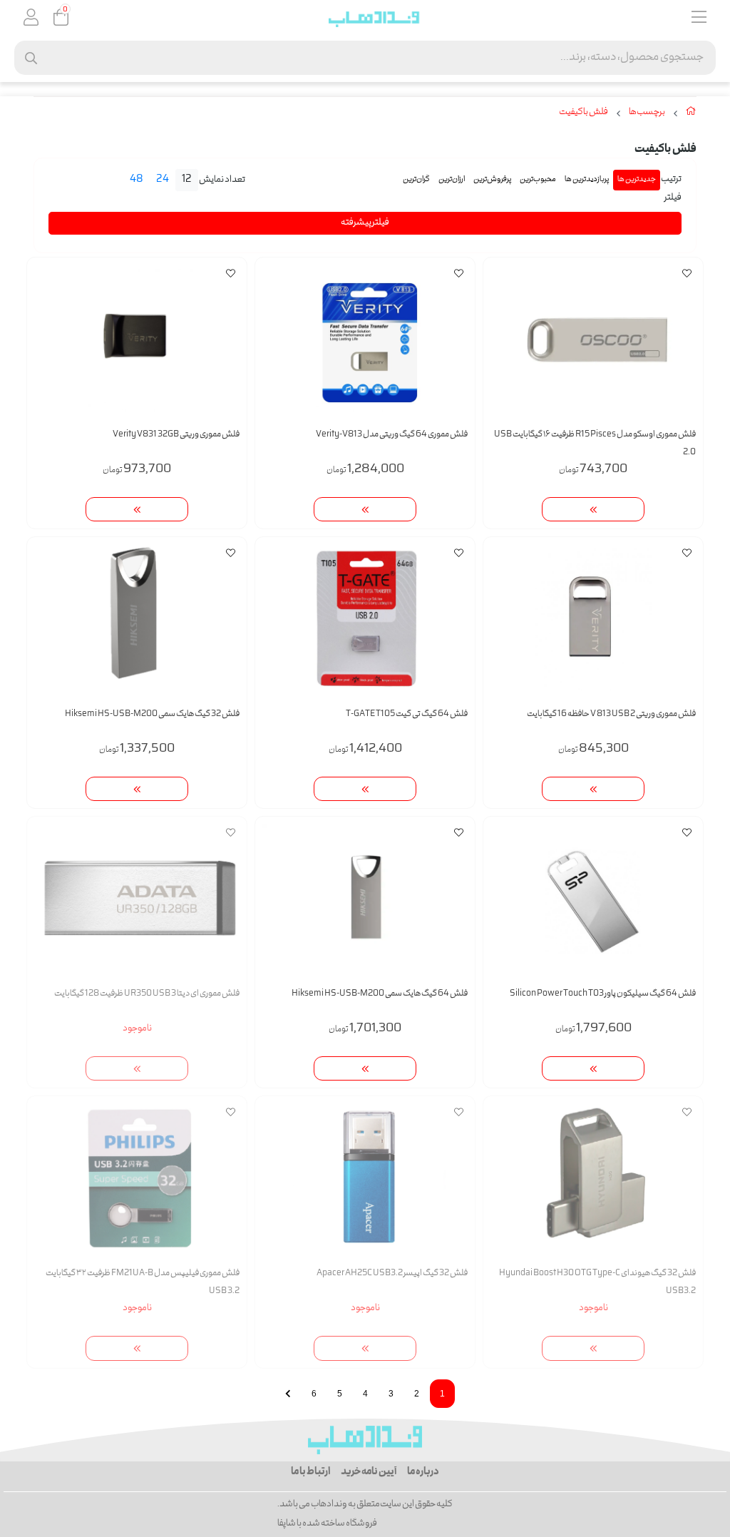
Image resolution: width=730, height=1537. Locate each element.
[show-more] (593, 509)
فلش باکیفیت (583, 113)
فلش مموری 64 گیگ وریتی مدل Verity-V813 (392, 434)
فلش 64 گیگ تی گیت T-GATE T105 (407, 714)
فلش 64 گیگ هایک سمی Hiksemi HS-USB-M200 (380, 994)
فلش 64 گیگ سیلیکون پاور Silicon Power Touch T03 (603, 994)
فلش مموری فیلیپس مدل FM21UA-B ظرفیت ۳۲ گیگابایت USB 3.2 (143, 1282)
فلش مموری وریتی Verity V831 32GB (176, 434)
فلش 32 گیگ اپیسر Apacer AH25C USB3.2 (392, 1273)
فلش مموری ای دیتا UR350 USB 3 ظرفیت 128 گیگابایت (147, 994)
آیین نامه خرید (368, 1472)
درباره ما (423, 1472)
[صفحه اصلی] (691, 114)
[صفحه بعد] (288, 1393)
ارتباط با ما (310, 1472)
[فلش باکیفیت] (365, 1440)
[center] (31, 58)
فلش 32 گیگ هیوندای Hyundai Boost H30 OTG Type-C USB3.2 (597, 1282)
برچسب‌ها (647, 113)
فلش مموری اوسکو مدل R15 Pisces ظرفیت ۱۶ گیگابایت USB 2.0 (595, 443)
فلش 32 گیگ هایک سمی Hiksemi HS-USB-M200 (152, 714)
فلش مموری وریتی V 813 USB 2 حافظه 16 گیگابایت (611, 714)
